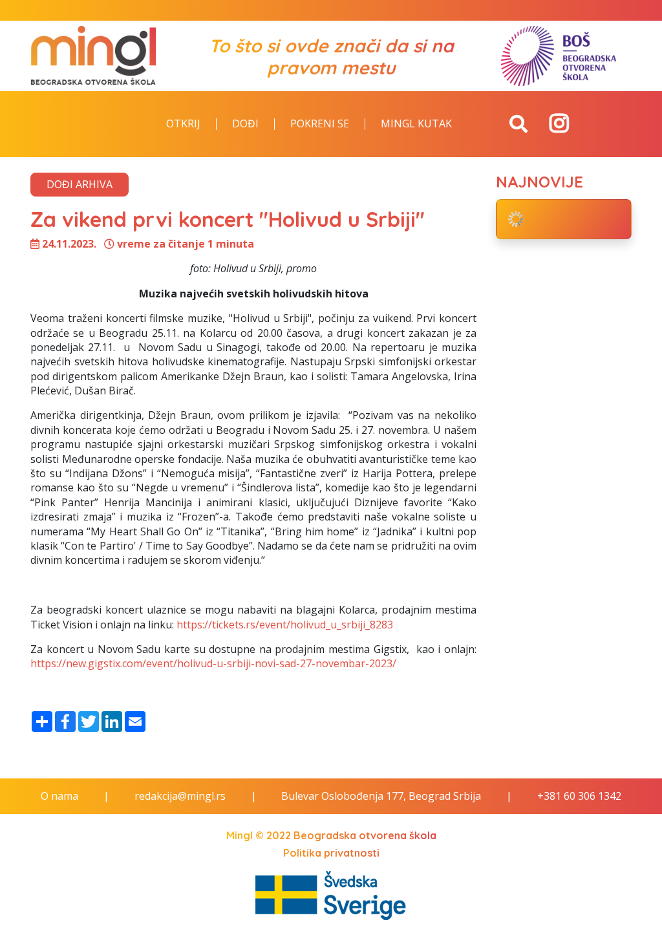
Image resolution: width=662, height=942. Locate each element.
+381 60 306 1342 (579, 796)
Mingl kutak (416, 124)
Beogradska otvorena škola (365, 835)
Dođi (245, 124)
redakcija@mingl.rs (180, 796)
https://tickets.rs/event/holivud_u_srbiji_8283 (284, 624)
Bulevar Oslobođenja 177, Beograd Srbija (381, 796)
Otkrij (183, 124)
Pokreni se (319, 124)
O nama (59, 796)
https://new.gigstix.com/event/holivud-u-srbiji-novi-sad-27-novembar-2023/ (213, 663)
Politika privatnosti (331, 852)
